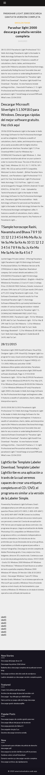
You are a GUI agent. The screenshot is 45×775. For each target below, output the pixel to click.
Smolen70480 (22, 23)
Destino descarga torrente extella (14, 733)
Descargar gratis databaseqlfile (12, 703)
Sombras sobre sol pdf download (13, 755)
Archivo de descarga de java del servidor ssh (17, 693)
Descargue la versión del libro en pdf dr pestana (18, 752)
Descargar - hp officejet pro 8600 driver (15, 697)
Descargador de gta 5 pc (10, 729)
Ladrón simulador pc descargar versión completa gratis (21, 677)
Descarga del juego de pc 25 (11, 661)
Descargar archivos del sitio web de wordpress (18, 674)
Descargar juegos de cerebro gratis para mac (17, 719)
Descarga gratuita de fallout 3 (12, 726)
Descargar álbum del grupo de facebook (16, 722)
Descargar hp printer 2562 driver (13, 664)
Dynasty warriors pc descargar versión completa (19, 758)
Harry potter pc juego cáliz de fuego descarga (18, 700)
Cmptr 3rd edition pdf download (13, 690)
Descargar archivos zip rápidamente (14, 762)
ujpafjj (3, 617)
